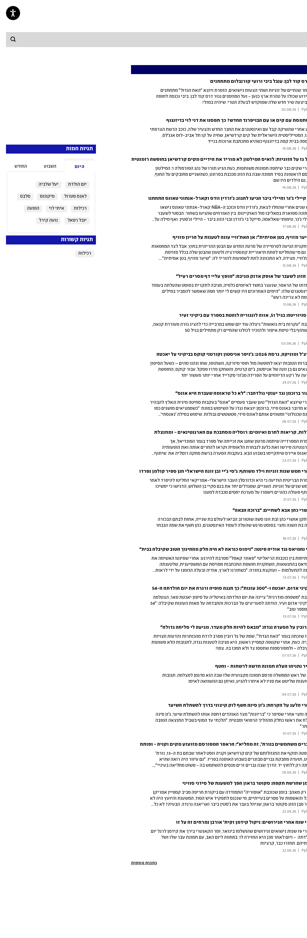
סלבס (25, 196)
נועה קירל (48, 220)
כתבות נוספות (144, 863)
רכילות (80, 208)
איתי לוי (56, 208)
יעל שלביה (48, 184)
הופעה (33, 208)
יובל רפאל (77, 220)
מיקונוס (47, 196)
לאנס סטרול (75, 196)
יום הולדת (77, 184)
